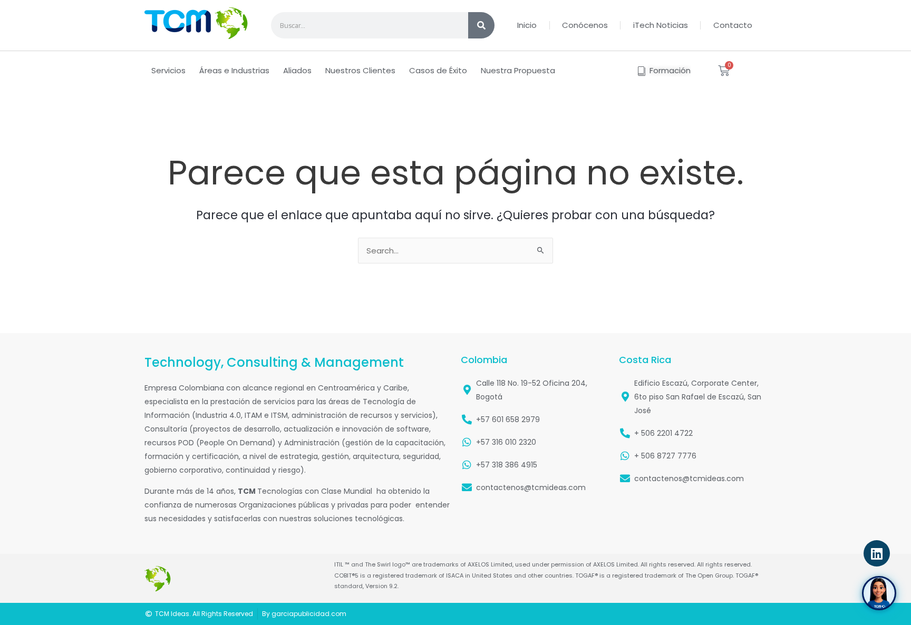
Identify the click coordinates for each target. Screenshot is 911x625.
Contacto (732, 25)
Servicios (168, 70)
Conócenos (585, 25)
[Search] (481, 25)
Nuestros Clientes (360, 70)
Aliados (297, 70)
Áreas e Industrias (234, 70)
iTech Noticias (660, 25)
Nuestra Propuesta (518, 70)
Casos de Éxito (438, 70)
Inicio (527, 25)
